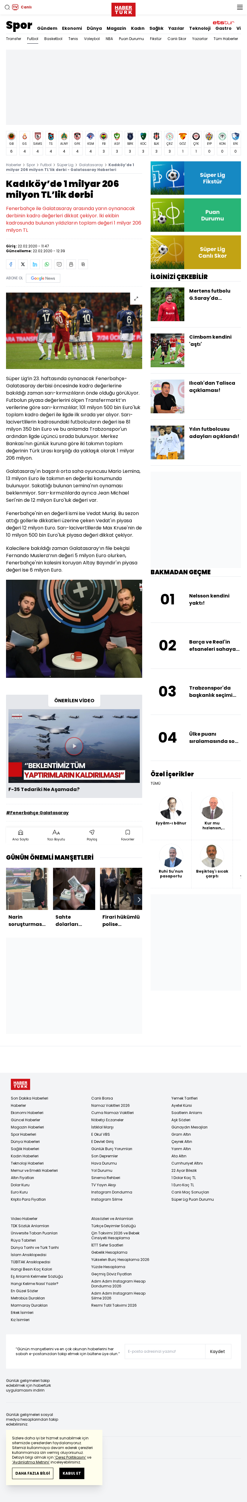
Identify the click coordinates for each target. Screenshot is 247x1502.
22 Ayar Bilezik (184, 1170)
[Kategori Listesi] (240, 7)
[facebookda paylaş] (11, 264)
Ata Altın (178, 1156)
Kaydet (217, 1351)
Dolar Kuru (20, 1184)
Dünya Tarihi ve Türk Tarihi (35, 1247)
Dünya (94, 28)
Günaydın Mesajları (189, 1127)
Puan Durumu (131, 38)
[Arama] (7, 7)
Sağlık (156, 28)
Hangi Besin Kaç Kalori (31, 1269)
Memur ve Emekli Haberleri (34, 1170)
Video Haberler (24, 1218)
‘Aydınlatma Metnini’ (31, 1462)
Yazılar (176, 28)
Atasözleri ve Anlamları (112, 1218)
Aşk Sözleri (180, 1119)
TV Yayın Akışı (103, 1184)
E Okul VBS (100, 1134)
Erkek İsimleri (22, 1312)
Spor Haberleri (23, 1134)
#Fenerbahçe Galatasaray (37, 813)
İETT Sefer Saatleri (107, 1245)
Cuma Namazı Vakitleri (112, 1112)
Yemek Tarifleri (184, 1098)
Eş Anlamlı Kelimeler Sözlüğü (37, 1276)
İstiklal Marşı (102, 1127)
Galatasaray (91, 164)
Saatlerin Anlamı (186, 1112)
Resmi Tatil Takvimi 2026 (114, 1305)
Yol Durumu (101, 1170)
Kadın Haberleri (25, 1156)
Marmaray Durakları (29, 1305)
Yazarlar (200, 38)
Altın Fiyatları (22, 1177)
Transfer (13, 38)
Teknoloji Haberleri (27, 1163)
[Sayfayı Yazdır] (71, 264)
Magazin (116, 28)
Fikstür (155, 38)
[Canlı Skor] (196, 252)
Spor (19, 25)
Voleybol (92, 38)
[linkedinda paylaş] (35, 264)
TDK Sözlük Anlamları (30, 1225)
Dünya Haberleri (25, 1141)
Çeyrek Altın (181, 1141)
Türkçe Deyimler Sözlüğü (113, 1225)
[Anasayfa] (20, 1084)
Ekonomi (72, 28)
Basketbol (53, 38)
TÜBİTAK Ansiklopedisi (30, 1262)
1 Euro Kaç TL (182, 1184)
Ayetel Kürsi (181, 1105)
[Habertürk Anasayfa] (123, 8)
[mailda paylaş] (59, 264)
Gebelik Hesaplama (109, 1252)
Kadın (138, 28)
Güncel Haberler (25, 1119)
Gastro (223, 28)
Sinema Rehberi (105, 1177)
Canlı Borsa (102, 1098)
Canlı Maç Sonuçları (190, 1192)
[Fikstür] (196, 178)
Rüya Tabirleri (23, 1240)
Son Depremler (104, 1156)
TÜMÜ (156, 783)
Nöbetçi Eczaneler (107, 1119)
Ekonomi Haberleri (27, 1112)
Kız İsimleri (20, 1319)
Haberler (13, 164)
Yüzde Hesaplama (108, 1266)
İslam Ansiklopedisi (28, 1254)
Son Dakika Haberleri (29, 1098)
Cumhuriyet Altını (187, 1163)
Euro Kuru (19, 1192)
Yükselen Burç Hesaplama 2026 (120, 1259)
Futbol (32, 38)
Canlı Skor (176, 38)
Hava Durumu (104, 1163)
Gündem (47, 28)
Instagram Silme (106, 1199)
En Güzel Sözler (24, 1290)
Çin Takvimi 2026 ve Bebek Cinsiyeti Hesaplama (115, 1235)
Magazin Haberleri (27, 1127)
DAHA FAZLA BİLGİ (32, 1473)
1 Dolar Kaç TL (183, 1177)
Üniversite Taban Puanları (34, 1233)
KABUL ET (72, 1473)
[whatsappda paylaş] (47, 264)
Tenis (73, 38)
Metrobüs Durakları (28, 1298)
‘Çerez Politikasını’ (70, 1457)
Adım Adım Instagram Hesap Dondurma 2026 (118, 1284)
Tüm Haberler (226, 38)
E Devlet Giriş (102, 1141)
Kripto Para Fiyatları (28, 1199)
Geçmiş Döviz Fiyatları (111, 1274)
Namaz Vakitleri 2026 (110, 1105)
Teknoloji (200, 28)
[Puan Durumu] (196, 215)
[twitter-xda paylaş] (23, 264)
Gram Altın (181, 1134)
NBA (109, 38)
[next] (139, 899)
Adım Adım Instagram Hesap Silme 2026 (118, 1296)
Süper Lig (65, 164)
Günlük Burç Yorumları (111, 1148)
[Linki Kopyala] (83, 264)
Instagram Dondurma (111, 1192)
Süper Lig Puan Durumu (192, 1199)
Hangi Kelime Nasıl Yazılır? (34, 1283)
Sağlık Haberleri (25, 1148)
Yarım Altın (181, 1148)
